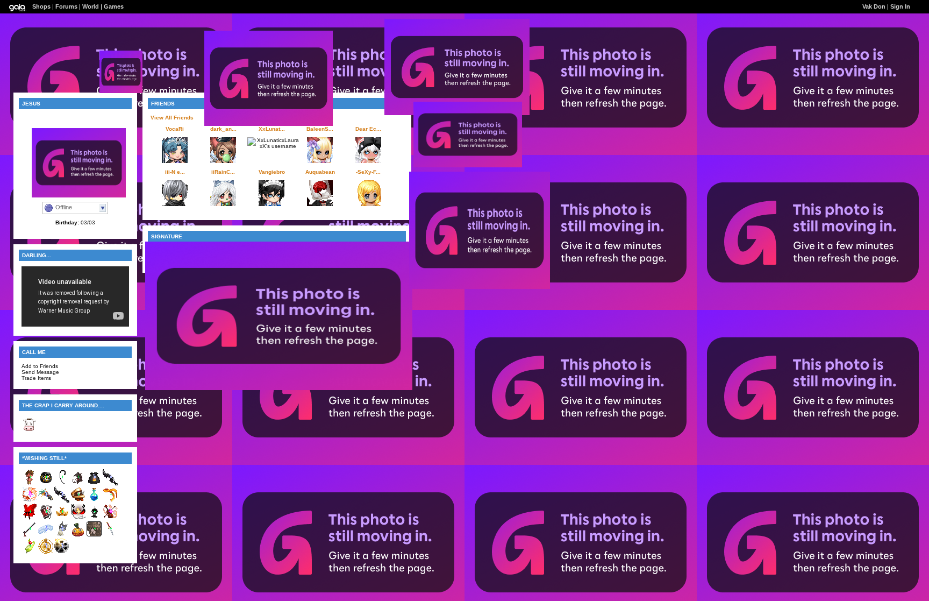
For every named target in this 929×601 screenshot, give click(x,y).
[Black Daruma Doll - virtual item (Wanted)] (46, 483)
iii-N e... (175, 172)
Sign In (900, 6)
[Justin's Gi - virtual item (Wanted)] (30, 518)
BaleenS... (319, 129)
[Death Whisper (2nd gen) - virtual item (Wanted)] (62, 501)
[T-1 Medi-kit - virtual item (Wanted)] (46, 518)
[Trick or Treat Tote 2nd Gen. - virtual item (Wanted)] (94, 483)
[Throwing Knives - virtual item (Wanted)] (110, 535)
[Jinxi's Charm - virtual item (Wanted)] (46, 501)
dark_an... (223, 129)
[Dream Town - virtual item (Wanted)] (62, 552)
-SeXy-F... (368, 172)
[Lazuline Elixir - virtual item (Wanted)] (94, 501)
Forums (66, 6)
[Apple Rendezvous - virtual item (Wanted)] (30, 552)
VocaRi (175, 129)
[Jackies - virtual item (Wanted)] (78, 535)
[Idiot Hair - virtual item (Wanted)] (62, 483)
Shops (41, 6)
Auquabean (320, 172)
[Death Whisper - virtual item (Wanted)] (110, 483)
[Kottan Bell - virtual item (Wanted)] (62, 535)
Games (114, 6)
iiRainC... (223, 172)
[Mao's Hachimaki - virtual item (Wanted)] (110, 501)
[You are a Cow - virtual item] (30, 431)
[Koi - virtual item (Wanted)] (30, 501)
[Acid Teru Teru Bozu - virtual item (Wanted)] (94, 518)
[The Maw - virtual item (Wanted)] (78, 483)
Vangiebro (272, 172)
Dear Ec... (368, 129)
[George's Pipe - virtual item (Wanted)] (30, 535)
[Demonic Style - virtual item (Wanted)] (78, 518)
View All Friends (172, 118)
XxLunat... (272, 129)
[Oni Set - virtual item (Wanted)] (30, 483)
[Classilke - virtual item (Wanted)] (46, 535)
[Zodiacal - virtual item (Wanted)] (46, 552)
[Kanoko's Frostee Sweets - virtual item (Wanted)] (62, 518)
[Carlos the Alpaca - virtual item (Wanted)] (94, 535)
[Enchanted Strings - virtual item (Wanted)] (110, 518)
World (90, 6)
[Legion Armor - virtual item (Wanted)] (78, 501)
